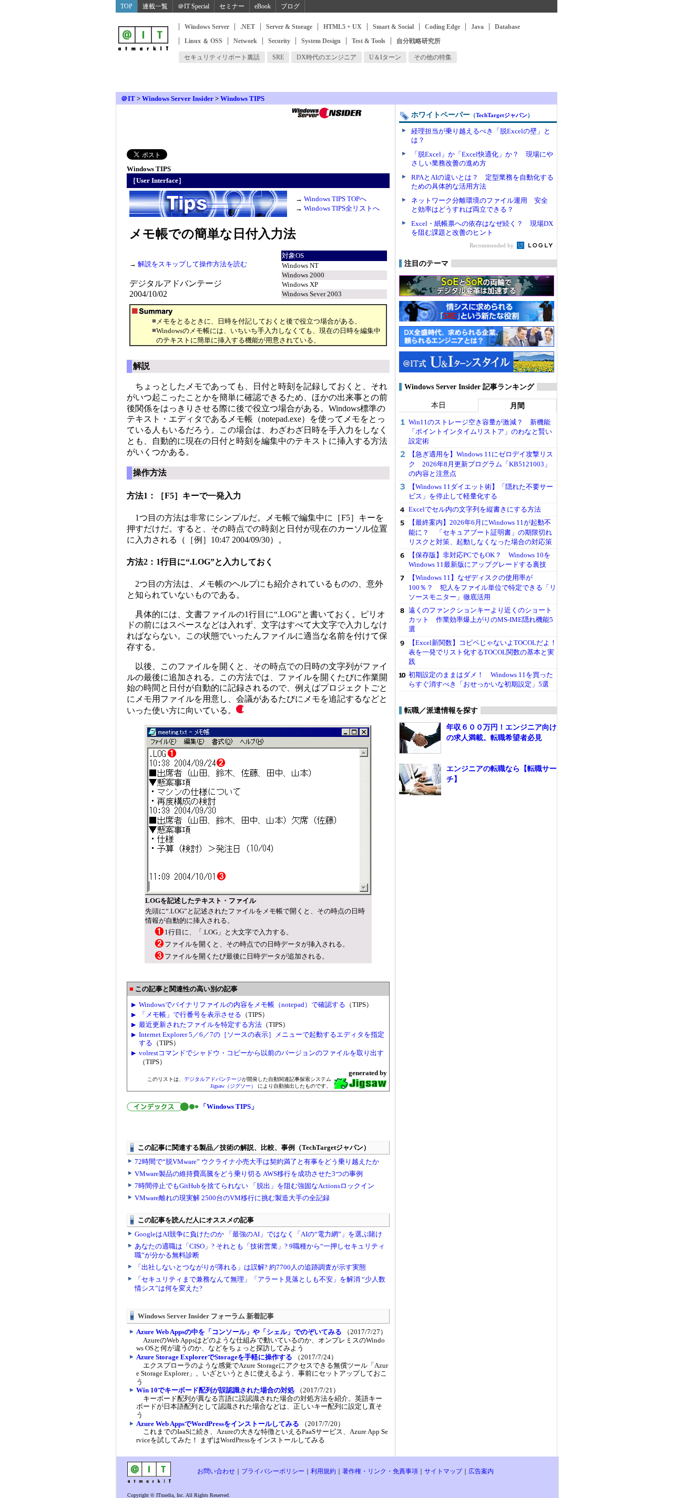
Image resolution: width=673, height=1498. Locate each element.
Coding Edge (442, 26)
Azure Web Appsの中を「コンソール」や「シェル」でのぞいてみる (239, 1332)
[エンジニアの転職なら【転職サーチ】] (420, 779)
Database (507, 26)
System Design (321, 41)
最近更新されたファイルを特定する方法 (200, 1024)
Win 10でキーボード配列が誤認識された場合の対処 (215, 1390)
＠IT (128, 98)
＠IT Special (193, 6)
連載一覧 (155, 6)
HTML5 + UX (342, 26)
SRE (278, 57)
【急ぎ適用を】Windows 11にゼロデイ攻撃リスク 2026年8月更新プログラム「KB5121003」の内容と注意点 (481, 463)
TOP (126, 6)
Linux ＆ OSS (203, 41)
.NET (247, 26)
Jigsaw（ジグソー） (233, 1086)
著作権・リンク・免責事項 (380, 1471)
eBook (262, 6)
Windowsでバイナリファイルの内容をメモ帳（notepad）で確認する (242, 1004)
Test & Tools (368, 41)
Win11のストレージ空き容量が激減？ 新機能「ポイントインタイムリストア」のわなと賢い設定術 (480, 431)
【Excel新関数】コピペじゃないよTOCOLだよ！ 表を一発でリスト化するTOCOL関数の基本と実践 (486, 652)
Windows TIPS (242, 98)
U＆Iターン (385, 57)
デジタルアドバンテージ (213, 1079)
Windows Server (207, 26)
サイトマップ (443, 1471)
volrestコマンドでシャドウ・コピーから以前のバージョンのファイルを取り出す (261, 1053)
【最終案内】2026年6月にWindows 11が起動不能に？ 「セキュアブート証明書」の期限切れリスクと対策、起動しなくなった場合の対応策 (480, 531)
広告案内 (481, 1471)
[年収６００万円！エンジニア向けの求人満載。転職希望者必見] (420, 738)
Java (477, 26)
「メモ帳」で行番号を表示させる (190, 1014)
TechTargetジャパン (501, 115)
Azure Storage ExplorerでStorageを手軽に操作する (214, 1357)
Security (279, 41)
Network (245, 41)
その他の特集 (433, 57)
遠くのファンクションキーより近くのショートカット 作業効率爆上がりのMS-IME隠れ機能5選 (481, 619)
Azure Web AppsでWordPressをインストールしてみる (217, 1424)
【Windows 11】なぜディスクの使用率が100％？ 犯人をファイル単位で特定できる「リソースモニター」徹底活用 (482, 587)
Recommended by (492, 245)
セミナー (231, 6)
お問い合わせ (216, 1471)
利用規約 (323, 1471)
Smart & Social (393, 26)
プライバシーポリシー (272, 1471)
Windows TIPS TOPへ (335, 199)
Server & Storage (289, 26)
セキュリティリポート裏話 (222, 57)
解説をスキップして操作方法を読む (192, 264)
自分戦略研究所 (418, 41)
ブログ (290, 6)
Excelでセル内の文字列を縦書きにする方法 (475, 509)
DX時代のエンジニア (326, 57)
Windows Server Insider (177, 98)
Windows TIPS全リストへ (342, 208)
